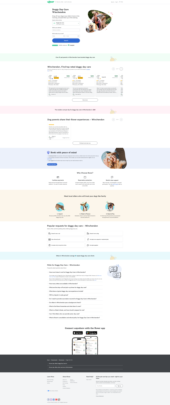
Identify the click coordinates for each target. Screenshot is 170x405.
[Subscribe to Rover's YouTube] (56, 399)
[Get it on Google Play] (91, 333)
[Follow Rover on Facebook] (48, 399)
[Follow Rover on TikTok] (59, 399)
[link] (66, 40)
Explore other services (57, 20)
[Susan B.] (107, 85)
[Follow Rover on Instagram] (51, 399)
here (95, 280)
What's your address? (56, 27)
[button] (68, 2)
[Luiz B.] (59, 85)
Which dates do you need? (58, 33)
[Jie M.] (83, 85)
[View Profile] (59, 131)
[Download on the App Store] (78, 333)
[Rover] (50, 2)
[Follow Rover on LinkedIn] (53, 399)
